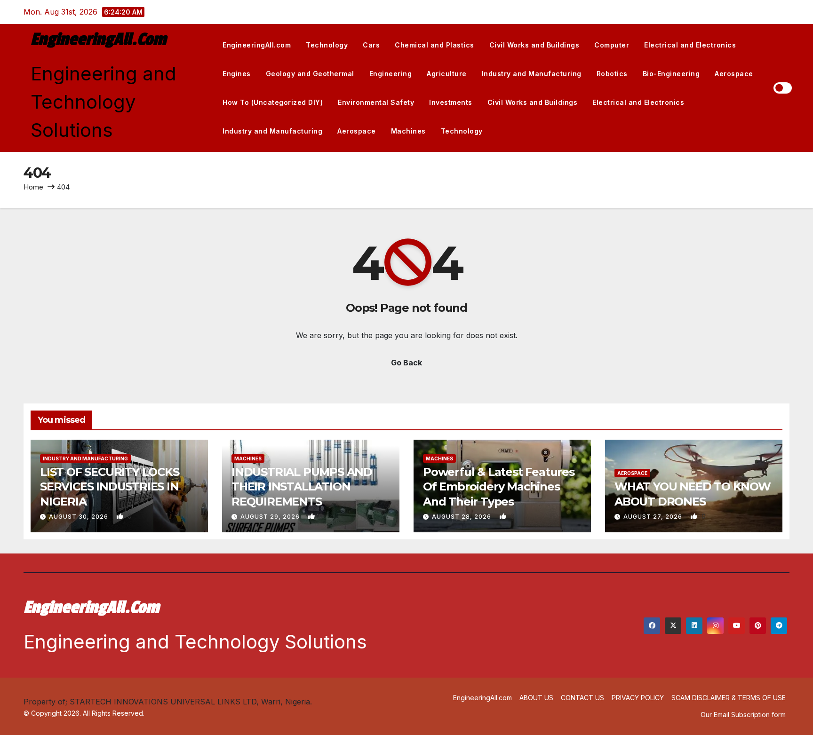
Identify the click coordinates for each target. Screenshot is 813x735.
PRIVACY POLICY (638, 698)
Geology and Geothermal (310, 74)
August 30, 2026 (79, 516)
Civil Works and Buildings (534, 45)
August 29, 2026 (271, 516)
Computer (611, 45)
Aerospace (734, 74)
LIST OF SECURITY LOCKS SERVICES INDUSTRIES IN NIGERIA (109, 486)
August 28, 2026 (462, 516)
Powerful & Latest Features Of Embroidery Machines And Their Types (498, 486)
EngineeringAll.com (98, 39)
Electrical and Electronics (690, 45)
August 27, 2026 (653, 516)
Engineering (390, 74)
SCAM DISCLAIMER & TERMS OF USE (728, 698)
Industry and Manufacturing (532, 74)
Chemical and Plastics (434, 45)
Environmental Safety (376, 102)
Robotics (612, 74)
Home (33, 186)
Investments (450, 102)
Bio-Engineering (671, 74)
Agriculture (447, 74)
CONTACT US (582, 698)
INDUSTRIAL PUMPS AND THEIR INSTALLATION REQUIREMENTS (301, 486)
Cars (371, 45)
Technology (327, 45)
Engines (237, 74)
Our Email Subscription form (743, 715)
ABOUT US (536, 698)
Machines (408, 131)
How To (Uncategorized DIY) (273, 102)
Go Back (406, 362)
